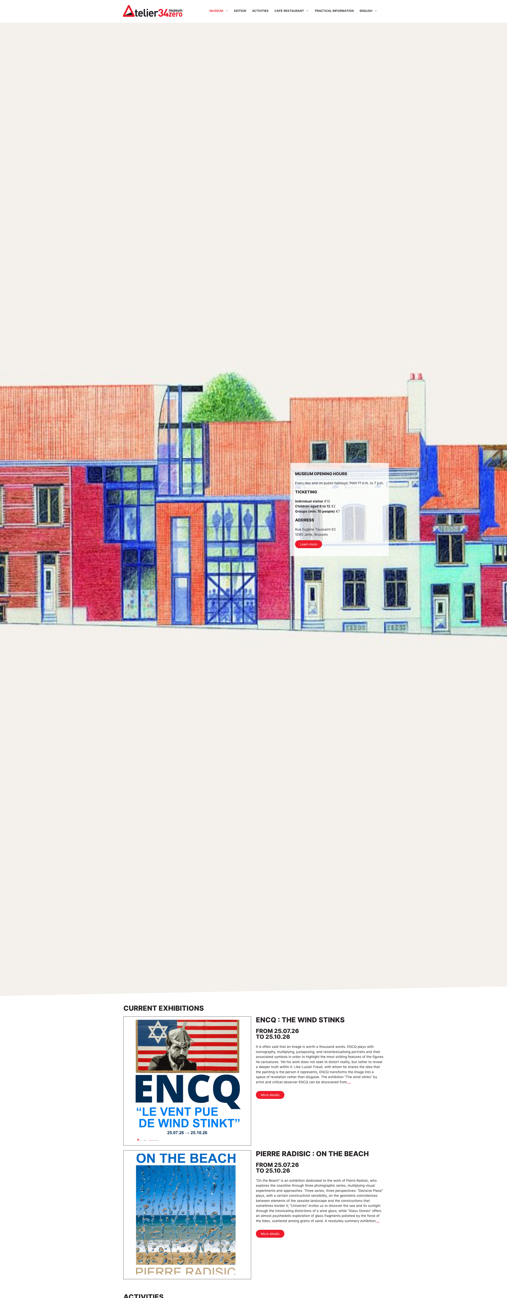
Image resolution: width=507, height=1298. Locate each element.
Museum (216, 11)
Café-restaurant (289, 11)
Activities (260, 11)
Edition (240, 11)
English (366, 11)
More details (270, 1095)
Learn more (308, 544)
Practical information (334, 11)
